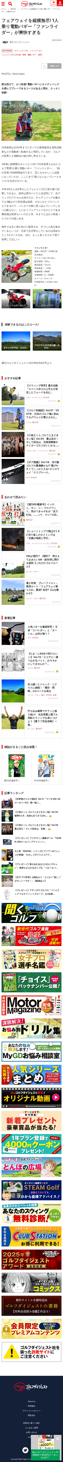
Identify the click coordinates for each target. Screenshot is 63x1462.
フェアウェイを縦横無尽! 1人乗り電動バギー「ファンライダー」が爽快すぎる (30, 26)
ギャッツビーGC (21, 51)
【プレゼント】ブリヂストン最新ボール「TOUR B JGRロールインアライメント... (38, 840)
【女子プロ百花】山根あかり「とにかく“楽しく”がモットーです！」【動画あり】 (38, 879)
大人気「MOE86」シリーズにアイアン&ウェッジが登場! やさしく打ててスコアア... (37, 853)
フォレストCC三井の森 (11, 55)
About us (31, 1401)
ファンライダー (36, 51)
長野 (24, 55)
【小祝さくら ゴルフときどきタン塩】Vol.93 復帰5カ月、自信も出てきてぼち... (37, 814)
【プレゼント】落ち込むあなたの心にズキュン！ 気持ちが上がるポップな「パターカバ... (36, 866)
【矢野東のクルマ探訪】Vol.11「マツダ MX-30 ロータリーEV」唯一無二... (37, 801)
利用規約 (31, 1406)
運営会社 (31, 1415)
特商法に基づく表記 (31, 1423)
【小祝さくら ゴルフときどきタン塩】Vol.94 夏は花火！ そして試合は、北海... (37, 827)
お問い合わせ (31, 1432)
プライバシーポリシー (31, 1411)
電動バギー (32, 55)
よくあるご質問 (31, 1428)
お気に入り (55, 66)
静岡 (40, 55)
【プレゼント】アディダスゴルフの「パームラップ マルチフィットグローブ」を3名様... (37, 892)
